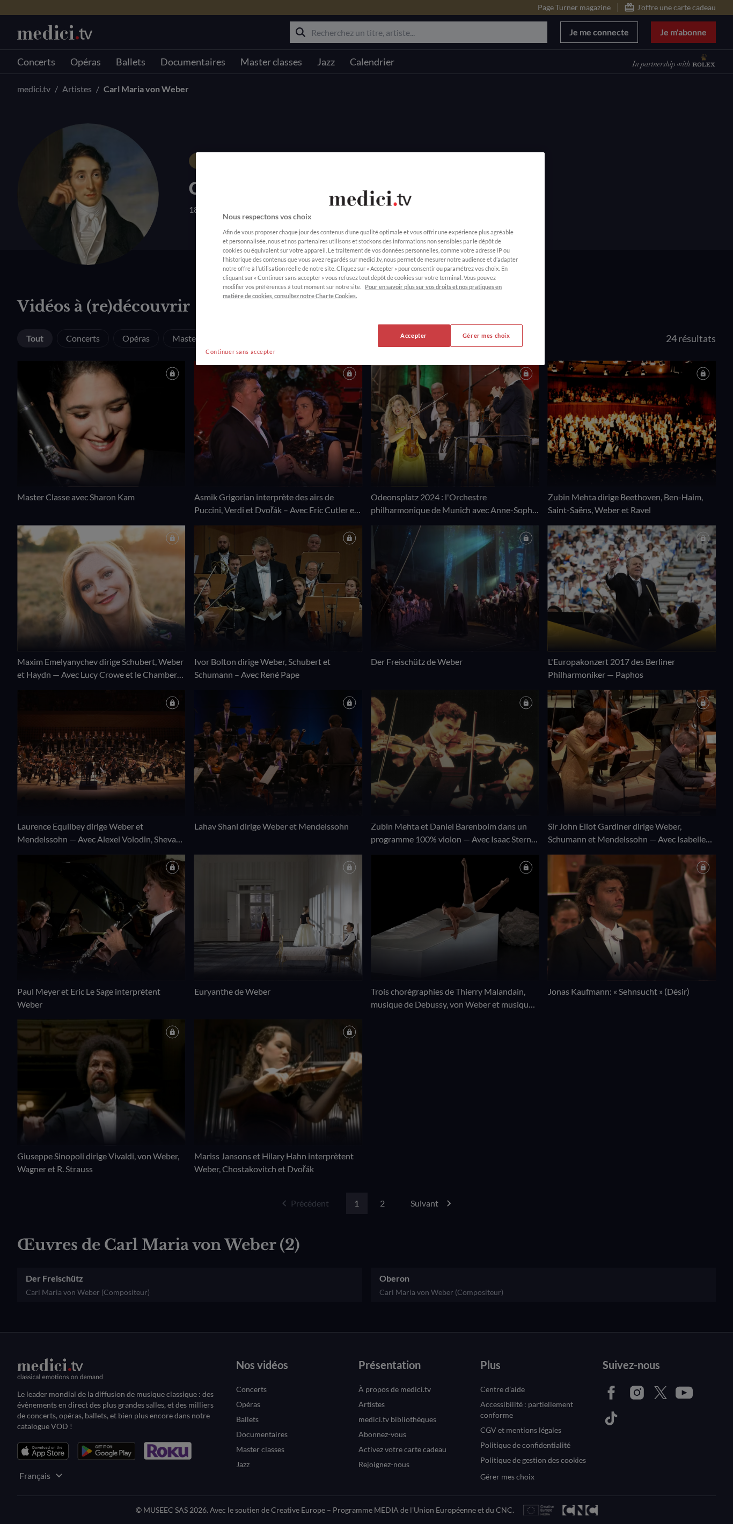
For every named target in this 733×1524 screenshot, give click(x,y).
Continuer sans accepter (240, 351)
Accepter (413, 335)
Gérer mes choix (486, 335)
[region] (370, 258)
